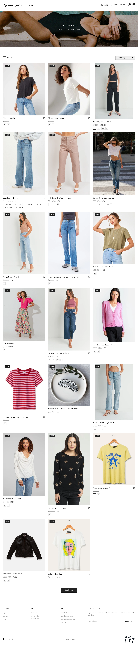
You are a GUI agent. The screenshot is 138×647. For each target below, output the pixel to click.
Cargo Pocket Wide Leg (12, 277)
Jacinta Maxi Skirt (9, 343)
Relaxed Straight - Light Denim (103, 422)
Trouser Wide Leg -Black (102, 121)
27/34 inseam (38, 204)
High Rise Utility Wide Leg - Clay (59, 198)
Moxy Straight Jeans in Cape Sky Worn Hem (64, 277)
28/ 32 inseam (8, 207)
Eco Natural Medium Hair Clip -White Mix (63, 408)
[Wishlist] (44, 118)
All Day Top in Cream (56, 118)
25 (95, 204)
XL (8, 125)
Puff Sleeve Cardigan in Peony (104, 345)
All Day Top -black (9, 118)
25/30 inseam (8, 204)
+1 (111, 205)
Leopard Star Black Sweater (58, 508)
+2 (106, 128)
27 (99, 128)
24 (94, 128)
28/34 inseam (19, 207)
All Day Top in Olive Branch (103, 266)
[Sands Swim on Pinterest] (10, 639)
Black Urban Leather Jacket (12, 573)
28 (108, 204)
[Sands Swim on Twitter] (7, 639)
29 (103, 128)
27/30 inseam (28, 204)
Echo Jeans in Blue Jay (11, 198)
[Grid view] (62, 57)
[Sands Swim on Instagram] (13, 639)
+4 (25, 208)
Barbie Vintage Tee (55, 574)
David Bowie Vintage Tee (102, 488)
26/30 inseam (18, 204)
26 (50, 204)
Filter (9, 57)
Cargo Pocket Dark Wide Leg (59, 353)
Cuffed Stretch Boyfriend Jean (104, 198)
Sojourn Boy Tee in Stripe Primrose (15, 417)
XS (94, 495)
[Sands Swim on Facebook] (4, 639)
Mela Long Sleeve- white (12, 498)
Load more (69, 590)
